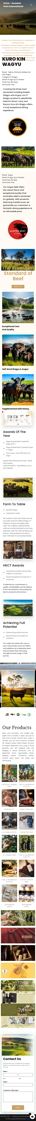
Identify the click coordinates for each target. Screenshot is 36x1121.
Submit (18, 1107)
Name (5, 1071)
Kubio (28, 1119)
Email (5, 1082)
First (4, 1078)
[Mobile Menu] (31, 4)
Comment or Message (11, 1090)
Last (20, 1078)
